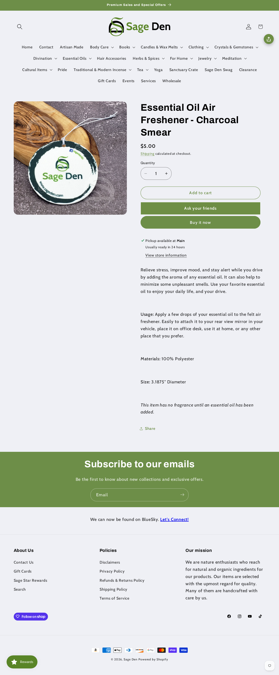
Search (20, 589)
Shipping (148, 154)
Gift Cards (23, 571)
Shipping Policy (113, 589)
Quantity (148, 163)
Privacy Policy (112, 571)
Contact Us (24, 562)
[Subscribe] (182, 494)
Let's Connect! (174, 519)
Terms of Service (114, 598)
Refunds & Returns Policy (122, 580)
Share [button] (150, 428)
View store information (166, 255)
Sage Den (131, 659)
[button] (20, 27)
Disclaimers (110, 562)
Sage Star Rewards (30, 580)
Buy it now (200, 222)
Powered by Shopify (153, 659)
